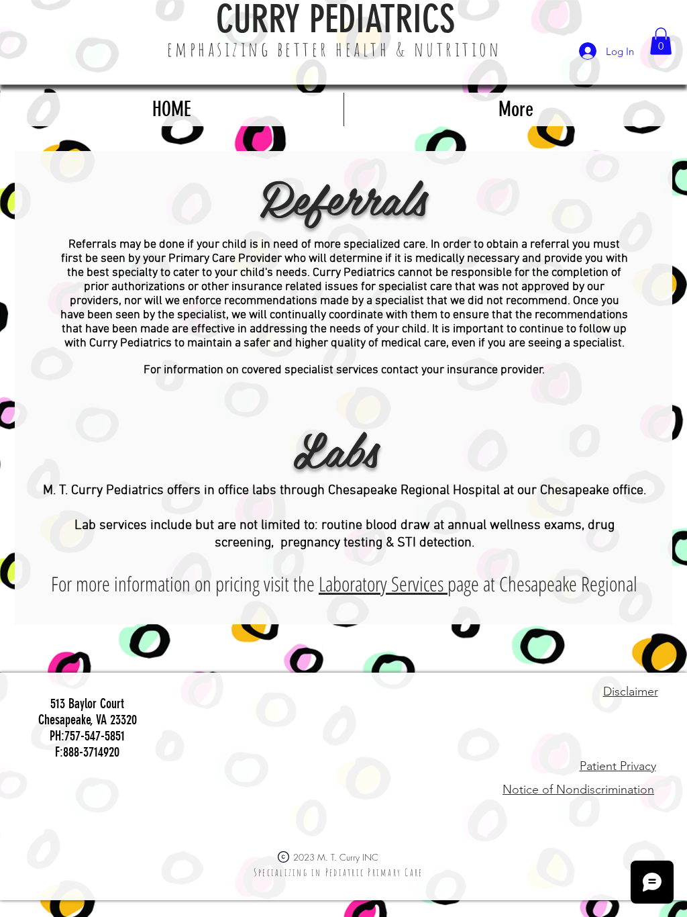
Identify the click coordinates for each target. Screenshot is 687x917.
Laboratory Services (383, 583)
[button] (660, 41)
